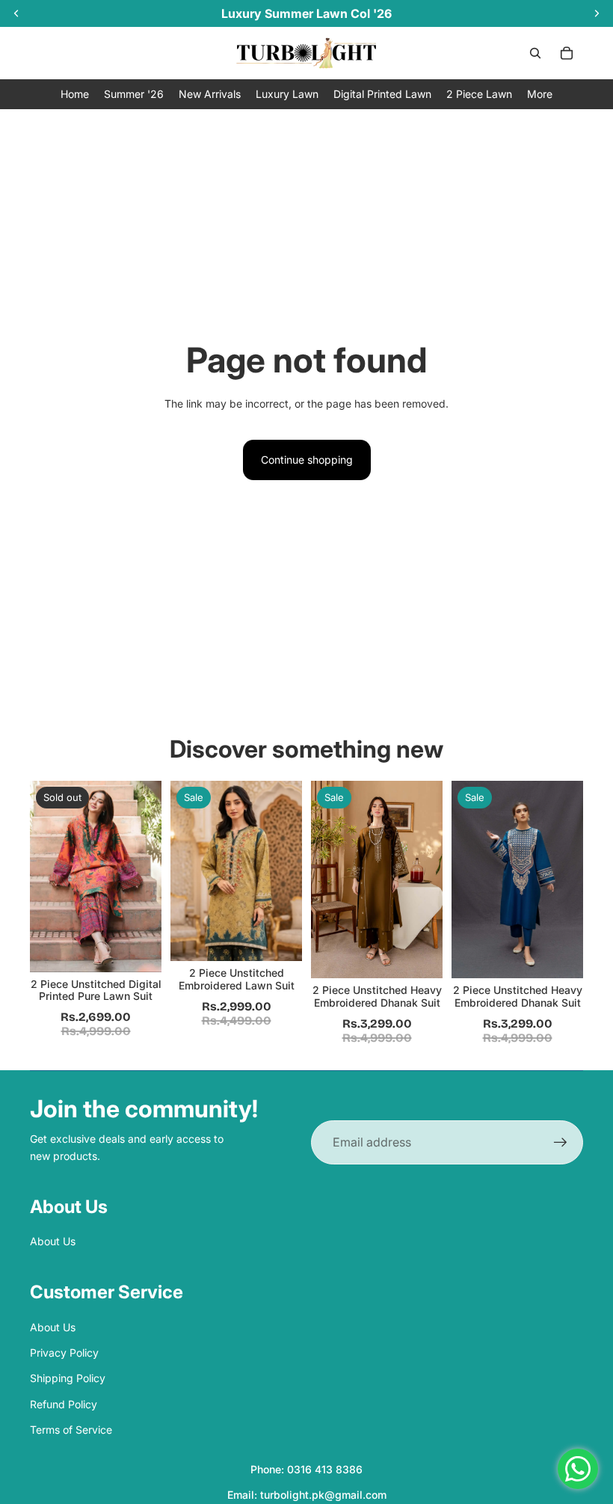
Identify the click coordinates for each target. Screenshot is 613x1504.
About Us (53, 1241)
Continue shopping (307, 459)
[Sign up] (560, 1142)
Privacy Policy (64, 1352)
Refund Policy (63, 1404)
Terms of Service (71, 1429)
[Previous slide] (186, 871)
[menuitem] (540, 93)
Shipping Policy (67, 1378)
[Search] (535, 53)
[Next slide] (285, 871)
